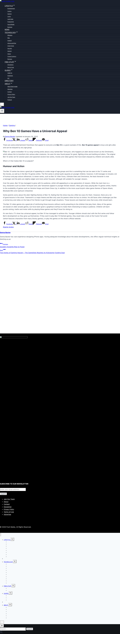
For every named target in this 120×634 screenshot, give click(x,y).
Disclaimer (8, 507)
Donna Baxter (10, 136)
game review (8, 227)
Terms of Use (9, 512)
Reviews (10, 59)
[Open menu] (2, 111)
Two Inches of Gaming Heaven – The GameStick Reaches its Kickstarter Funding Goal (32, 251)
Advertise (10, 89)
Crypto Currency (12, 56)
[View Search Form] (2, 104)
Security (10, 48)
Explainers (10, 75)
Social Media (11, 24)
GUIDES (6, 593)
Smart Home (11, 46)
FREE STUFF (7, 586)
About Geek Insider (12, 86)
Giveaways (10, 64)
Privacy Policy (11, 94)
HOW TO (10, 73)
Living (9, 16)
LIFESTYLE (7, 540)
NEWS (7, 29)
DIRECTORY (9, 81)
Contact (10, 91)
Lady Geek (10, 19)
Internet (10, 51)
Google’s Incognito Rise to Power (12, 245)
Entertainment (11, 8)
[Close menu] (0, 534)
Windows (10, 35)
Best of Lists (11, 67)
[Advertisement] (56, 276)
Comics (9, 11)
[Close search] (2, 625)
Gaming (10, 14)
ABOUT (6, 605)
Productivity (11, 21)
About (6, 502)
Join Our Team (11, 97)
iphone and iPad (12, 43)
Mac (9, 38)
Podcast (10, 99)
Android (10, 40)
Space (9, 53)
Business (10, 27)
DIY (8, 78)
